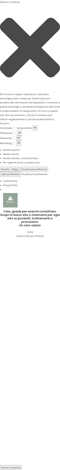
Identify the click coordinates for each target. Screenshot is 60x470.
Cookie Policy (10, 181)
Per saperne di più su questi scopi (21, 162)
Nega (15, 169)
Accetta (5, 169)
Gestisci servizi (11, 154)
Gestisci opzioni (11, 149)
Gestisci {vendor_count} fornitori (20, 158)
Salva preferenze (10, 174)
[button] (30, 48)
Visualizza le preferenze (34, 169)
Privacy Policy (10, 185)
